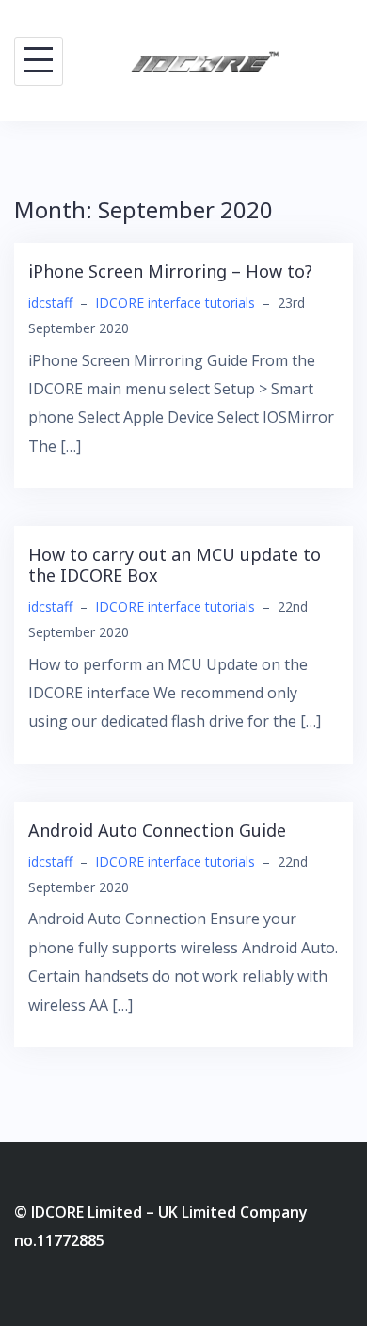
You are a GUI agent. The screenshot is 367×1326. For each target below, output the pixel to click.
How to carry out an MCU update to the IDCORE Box (174, 564)
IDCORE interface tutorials (175, 303)
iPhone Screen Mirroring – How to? (170, 271)
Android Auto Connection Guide (157, 830)
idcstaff (50, 303)
